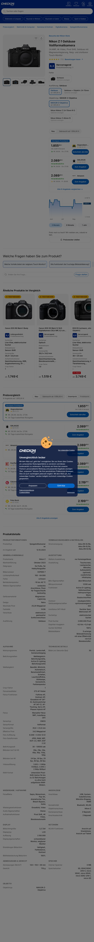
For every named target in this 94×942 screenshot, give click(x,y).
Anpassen (33, 486)
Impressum (71, 492)
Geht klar (61, 486)
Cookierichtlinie (24, 492)
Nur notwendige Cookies (66, 450)
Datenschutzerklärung (26, 490)
